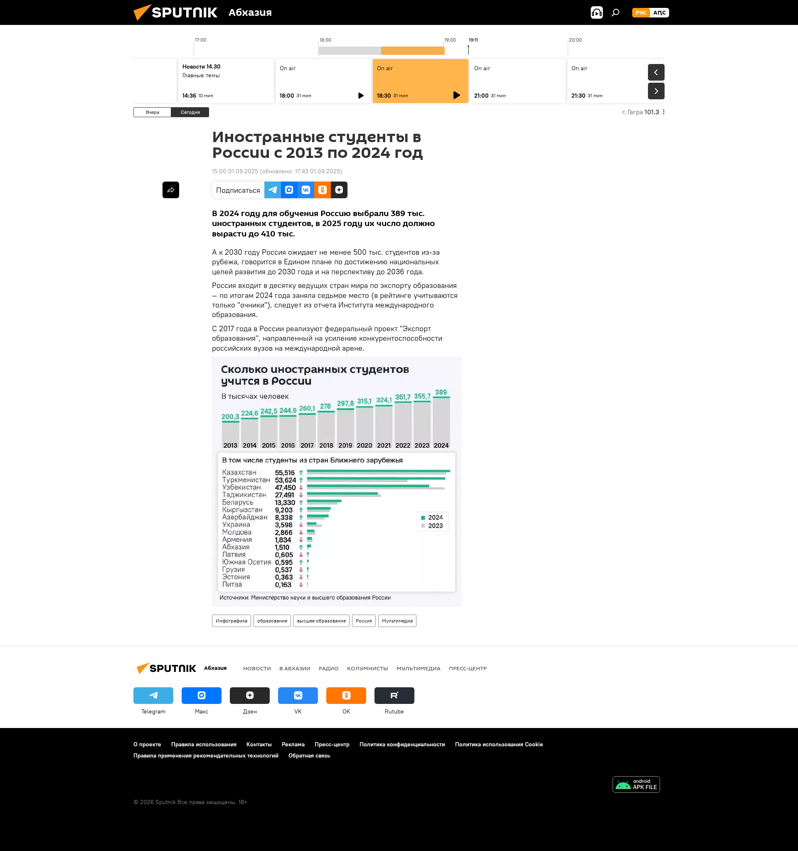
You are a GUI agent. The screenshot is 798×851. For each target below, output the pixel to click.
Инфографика (231, 620)
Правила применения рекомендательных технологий (205, 755)
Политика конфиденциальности (402, 744)
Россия (364, 620)
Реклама (293, 744)
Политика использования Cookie (499, 744)
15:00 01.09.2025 (235, 171)
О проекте (147, 744)
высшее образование (321, 620)
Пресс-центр (468, 668)
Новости (257, 668)
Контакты (259, 744)
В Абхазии (294, 668)
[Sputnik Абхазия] (179, 23)
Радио (329, 668)
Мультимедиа (397, 620)
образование (272, 620)
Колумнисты (367, 668)
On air (288, 68)
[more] (171, 190)
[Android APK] (636, 785)
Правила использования (203, 744)
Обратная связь (309, 755)
